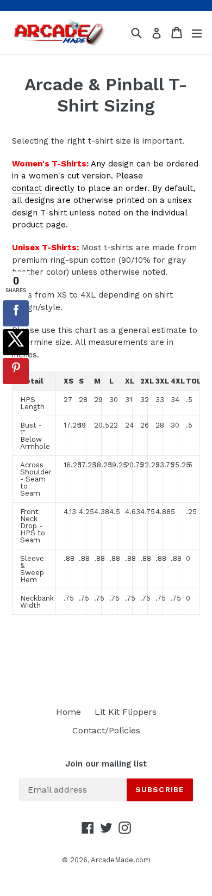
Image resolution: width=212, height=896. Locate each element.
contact (27, 188)
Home (68, 712)
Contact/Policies (106, 730)
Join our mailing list (106, 764)
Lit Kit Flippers (126, 712)
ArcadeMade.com (121, 860)
